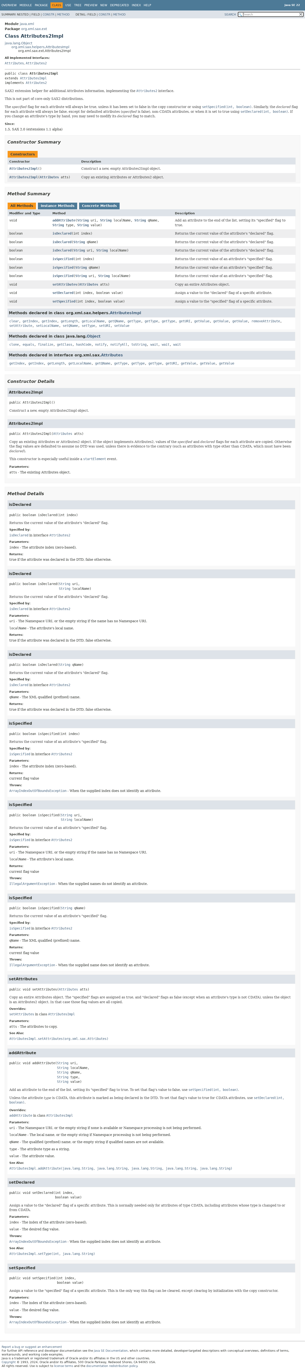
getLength (69, 321)
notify (101, 344)
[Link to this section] (64, 141)
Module (26, 5)
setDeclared (62, 293)
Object (94, 336)
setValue (121, 326)
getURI (184, 321)
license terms (63, 1366)
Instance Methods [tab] (57, 206)
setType (88, 326)
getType (134, 321)
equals (28, 344)
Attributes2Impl (23, 168)
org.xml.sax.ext (34, 29)
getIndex (30, 321)
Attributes (14, 63)
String (83, 220)
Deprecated (119, 5)
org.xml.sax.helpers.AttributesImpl (40, 47)
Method (63, 14)
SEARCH (230, 14)
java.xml (27, 24)
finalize (45, 344)
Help (147, 5)
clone (14, 344)
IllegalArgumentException (32, 884)
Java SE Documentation (111, 1350)
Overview (9, 5)
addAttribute (63, 220)
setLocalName (47, 326)
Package (41, 5)
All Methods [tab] (21, 206)
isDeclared (61, 233)
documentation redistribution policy (111, 1366)
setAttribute (20, 326)
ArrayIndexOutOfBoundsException (37, 791)
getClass (64, 344)
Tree (77, 5)
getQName (116, 321)
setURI (104, 326)
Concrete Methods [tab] (99, 206)
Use (68, 5)
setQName (70, 326)
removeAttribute (265, 321)
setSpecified (63, 301)
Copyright (9, 1362)
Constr (48, 14)
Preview (90, 5)
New (103, 5)
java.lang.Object (18, 43)
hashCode (83, 344)
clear (14, 321)
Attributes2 (36, 63)
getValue (201, 321)
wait (154, 344)
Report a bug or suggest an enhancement (32, 1347)
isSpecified (62, 259)
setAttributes (64, 284)
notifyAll (118, 344)
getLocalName (93, 321)
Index (136, 5)
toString (139, 344)
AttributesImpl (33, 78)
